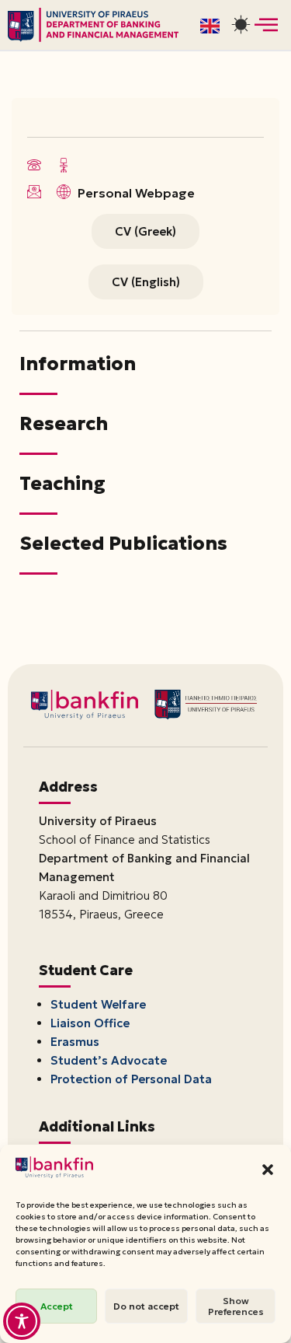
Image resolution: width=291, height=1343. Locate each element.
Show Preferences (236, 1306)
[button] (267, 1169)
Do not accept (146, 1306)
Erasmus (74, 1041)
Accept (56, 1306)
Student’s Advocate (108, 1060)
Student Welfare (98, 1004)
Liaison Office (90, 1023)
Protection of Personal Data (131, 1079)
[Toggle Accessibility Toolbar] (22, 1321)
